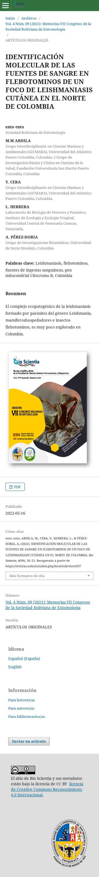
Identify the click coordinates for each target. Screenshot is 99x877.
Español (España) (24, 658)
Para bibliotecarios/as (26, 716)
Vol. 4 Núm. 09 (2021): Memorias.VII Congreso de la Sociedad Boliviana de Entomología (48, 26)
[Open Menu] (5, 5)
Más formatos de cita (27, 575)
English (15, 666)
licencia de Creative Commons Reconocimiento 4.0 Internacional (47, 789)
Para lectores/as (21, 699)
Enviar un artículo (29, 741)
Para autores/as (21, 708)
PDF (17, 486)
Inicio (10, 18)
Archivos (29, 18)
